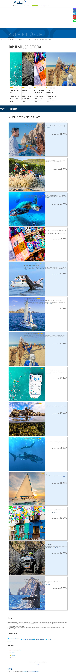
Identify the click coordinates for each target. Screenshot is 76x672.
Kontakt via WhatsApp (28, 639)
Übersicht (24, 671)
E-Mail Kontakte (51, 639)
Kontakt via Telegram (40, 639)
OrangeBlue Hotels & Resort (61, 671)
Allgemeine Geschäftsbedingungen (32, 671)
